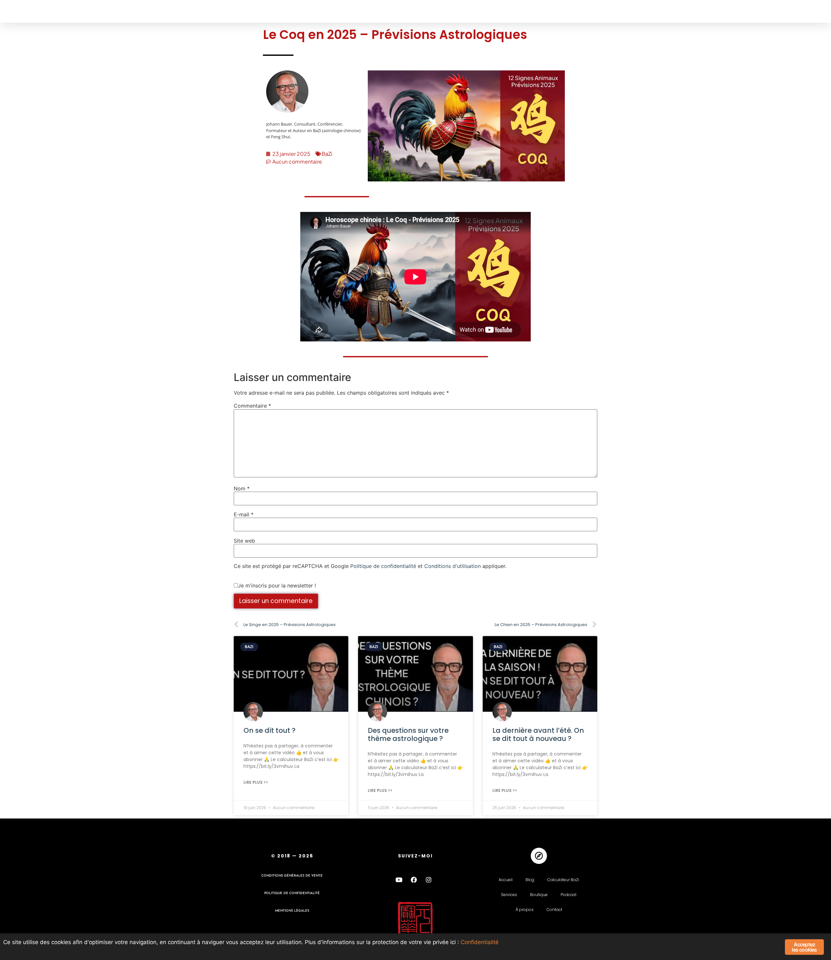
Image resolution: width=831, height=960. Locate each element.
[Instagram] (429, 880)
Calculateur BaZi (563, 879)
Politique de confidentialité (383, 566)
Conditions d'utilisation (452, 566)
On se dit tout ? (269, 730)
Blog (530, 879)
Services (509, 894)
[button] (18, 11)
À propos (524, 909)
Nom (242, 488)
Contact (554, 909)
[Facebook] (414, 880)
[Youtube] (399, 880)
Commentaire (252, 405)
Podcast (569, 894)
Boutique (539, 894)
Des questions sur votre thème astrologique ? (408, 734)
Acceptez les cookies (804, 947)
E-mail (244, 514)
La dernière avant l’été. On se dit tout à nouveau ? (538, 734)
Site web (244, 540)
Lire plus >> (255, 782)
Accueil (506, 879)
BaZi (327, 153)
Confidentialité (480, 942)
